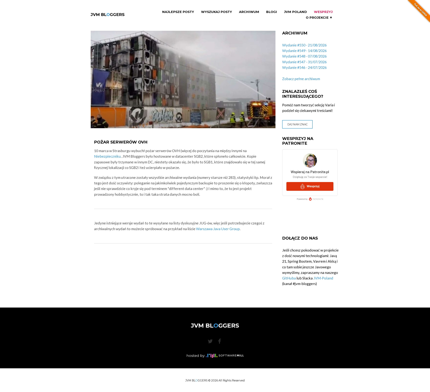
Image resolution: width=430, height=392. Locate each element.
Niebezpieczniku (107, 156)
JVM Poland (295, 12)
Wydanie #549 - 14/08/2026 (304, 50)
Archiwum (249, 12)
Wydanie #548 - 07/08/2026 (304, 56)
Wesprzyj (323, 12)
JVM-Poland (323, 278)
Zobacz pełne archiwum (301, 79)
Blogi (271, 12)
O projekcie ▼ (319, 18)
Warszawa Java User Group (218, 229)
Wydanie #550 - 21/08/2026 (304, 45)
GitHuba (289, 278)
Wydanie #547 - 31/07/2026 (304, 62)
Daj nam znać (297, 124)
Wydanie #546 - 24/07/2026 (304, 67)
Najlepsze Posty (178, 12)
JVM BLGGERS (107, 14)
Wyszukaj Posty (216, 12)
